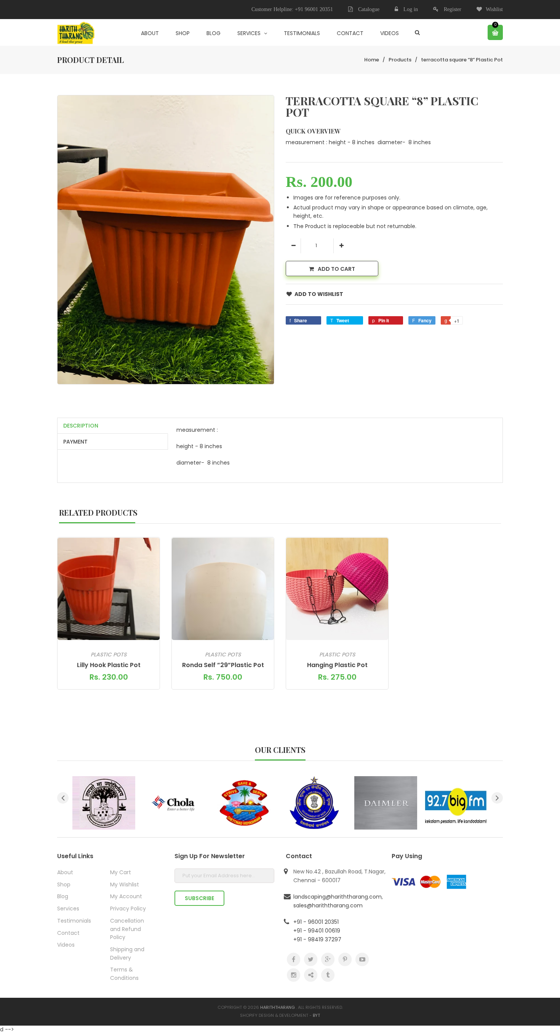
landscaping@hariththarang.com (337, 897)
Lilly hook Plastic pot (109, 665)
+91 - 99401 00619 (316, 930)
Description (80, 425)
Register (452, 9)
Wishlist (494, 9)
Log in (410, 9)
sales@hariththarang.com (328, 905)
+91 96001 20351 (314, 9)
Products (400, 59)
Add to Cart (336, 269)
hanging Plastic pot (337, 665)
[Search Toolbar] (417, 32)
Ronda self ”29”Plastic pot (223, 665)
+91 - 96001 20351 (316, 922)
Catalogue (368, 9)
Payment (75, 441)
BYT (316, 1015)
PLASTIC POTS (108, 654)
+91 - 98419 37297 (317, 939)
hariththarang (277, 1007)
